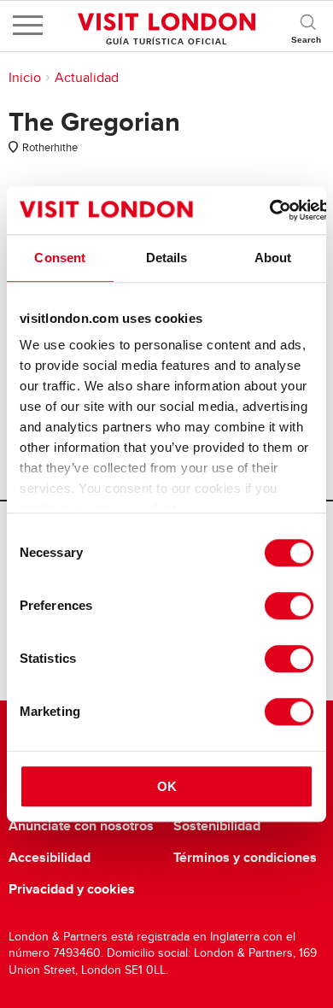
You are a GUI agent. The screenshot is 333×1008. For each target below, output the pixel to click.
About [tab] (273, 257)
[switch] (289, 605)
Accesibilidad (50, 857)
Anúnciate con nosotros (81, 826)
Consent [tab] (59, 257)
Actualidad (87, 77)
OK (167, 786)
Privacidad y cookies (72, 889)
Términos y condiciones (245, 857)
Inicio (25, 77)
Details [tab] (167, 257)
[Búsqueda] (307, 25)
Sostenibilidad (216, 826)
